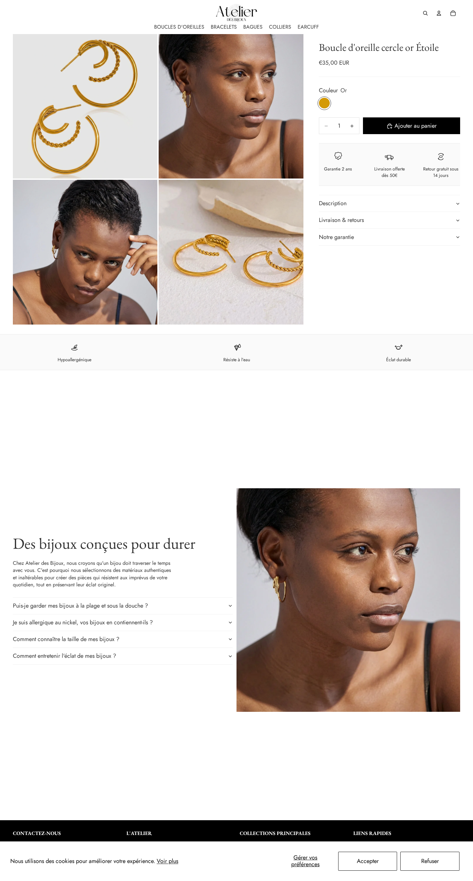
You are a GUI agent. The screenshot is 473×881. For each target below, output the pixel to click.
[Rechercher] (425, 13)
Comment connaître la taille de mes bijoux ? (66, 639)
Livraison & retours (341, 220)
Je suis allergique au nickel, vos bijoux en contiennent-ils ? (83, 622)
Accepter (368, 861)
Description (333, 203)
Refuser (430, 861)
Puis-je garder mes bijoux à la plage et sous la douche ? (80, 605)
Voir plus (167, 861)
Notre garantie (336, 237)
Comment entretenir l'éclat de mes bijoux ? (64, 656)
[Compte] (439, 13)
